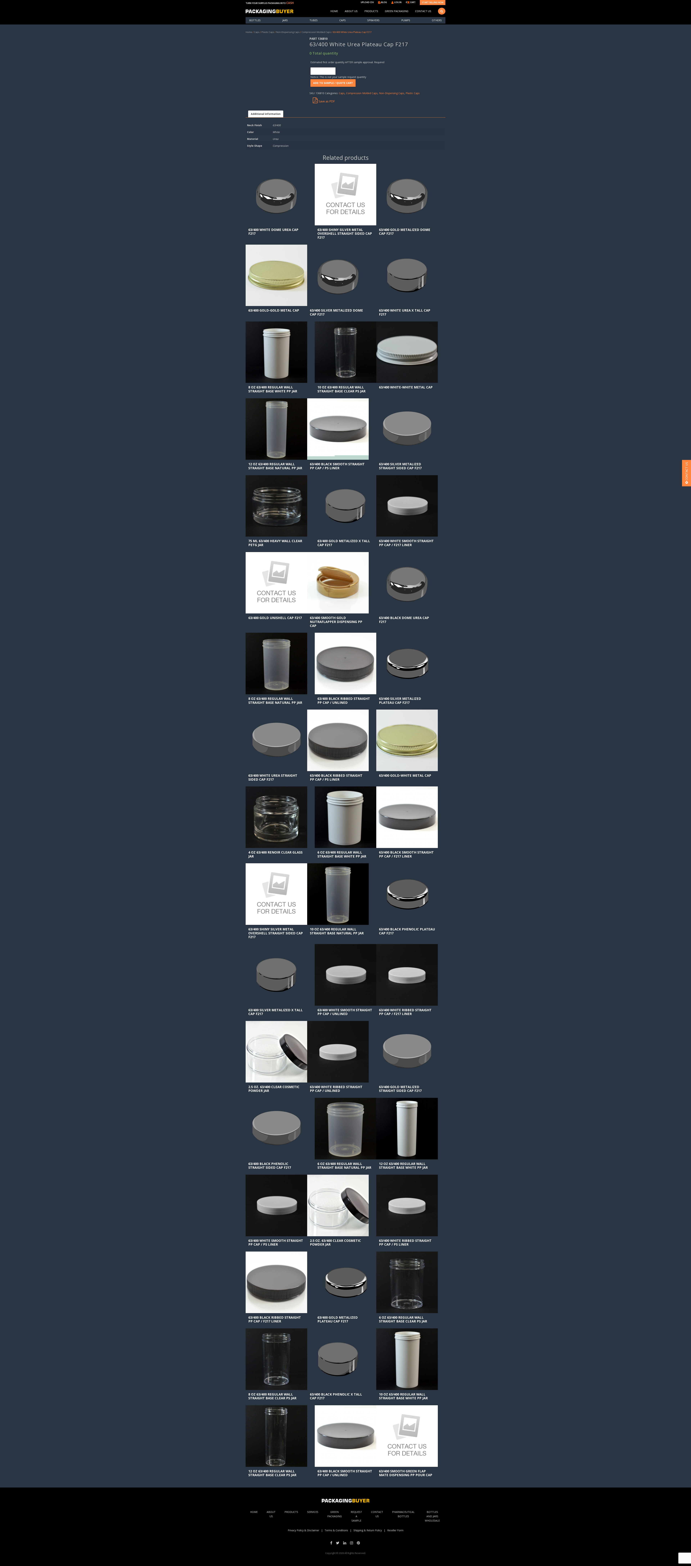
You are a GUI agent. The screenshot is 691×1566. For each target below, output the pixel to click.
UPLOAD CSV (367, 2)
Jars (285, 20)
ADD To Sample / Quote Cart (333, 83)
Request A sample (356, 1516)
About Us (351, 11)
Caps (342, 20)
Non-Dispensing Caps (288, 32)
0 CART (410, 2)
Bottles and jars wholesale (432, 1516)
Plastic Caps (267, 32)
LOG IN (397, 2)
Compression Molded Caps (316, 32)
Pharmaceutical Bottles (403, 1514)
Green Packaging (396, 11)
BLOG (384, 2)
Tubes (314, 20)
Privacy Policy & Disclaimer (303, 1530)
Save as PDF (327, 101)
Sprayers (373, 20)
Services (312, 1512)
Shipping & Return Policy (367, 1530)
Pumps (405, 20)
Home (334, 11)
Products (371, 11)
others (437, 20)
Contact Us (423, 11)
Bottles (255, 20)
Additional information (266, 114)
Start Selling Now (432, 2)
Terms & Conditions (336, 1530)
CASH (290, 3)
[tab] (265, 114)
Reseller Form (395, 1530)
